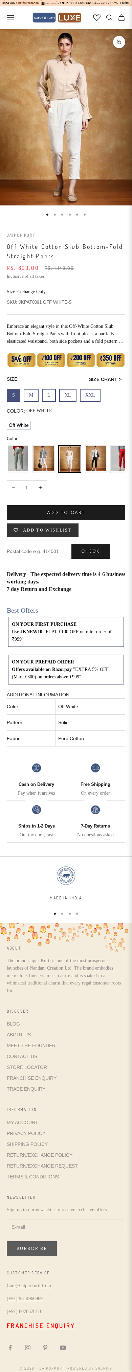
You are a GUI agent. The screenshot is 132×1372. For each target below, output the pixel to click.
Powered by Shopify (89, 1368)
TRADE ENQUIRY (26, 1089)
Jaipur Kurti (22, 235)
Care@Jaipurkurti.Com (29, 1285)
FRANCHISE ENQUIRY (32, 1078)
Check (90, 551)
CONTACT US (22, 1056)
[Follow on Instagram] (27, 1347)
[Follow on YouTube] (63, 1347)
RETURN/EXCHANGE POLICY (39, 1155)
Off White (19, 425)
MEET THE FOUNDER (31, 1045)
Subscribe (32, 1248)
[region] (66, 883)
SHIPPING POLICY (27, 1144)
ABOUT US (19, 1034)
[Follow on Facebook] (10, 1347)
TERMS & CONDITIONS (33, 1176)
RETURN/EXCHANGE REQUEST (42, 1166)
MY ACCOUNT (22, 1122)
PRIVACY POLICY (26, 1133)
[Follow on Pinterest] (45, 1347)
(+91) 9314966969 (25, 1298)
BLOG (13, 1024)
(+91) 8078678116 (24, 1311)
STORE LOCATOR (27, 1067)
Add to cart (66, 512)
